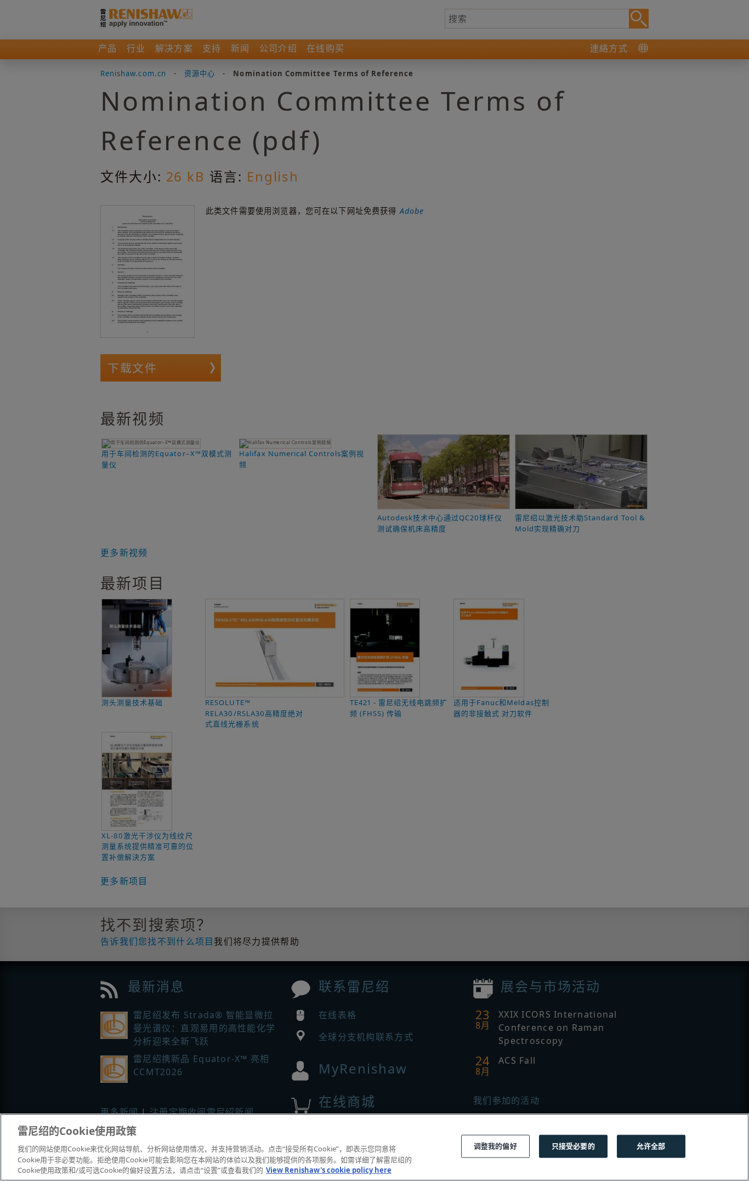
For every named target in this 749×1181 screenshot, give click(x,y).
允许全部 (651, 1146)
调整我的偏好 (495, 1146)
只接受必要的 (573, 1146)
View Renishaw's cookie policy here (328, 1169)
